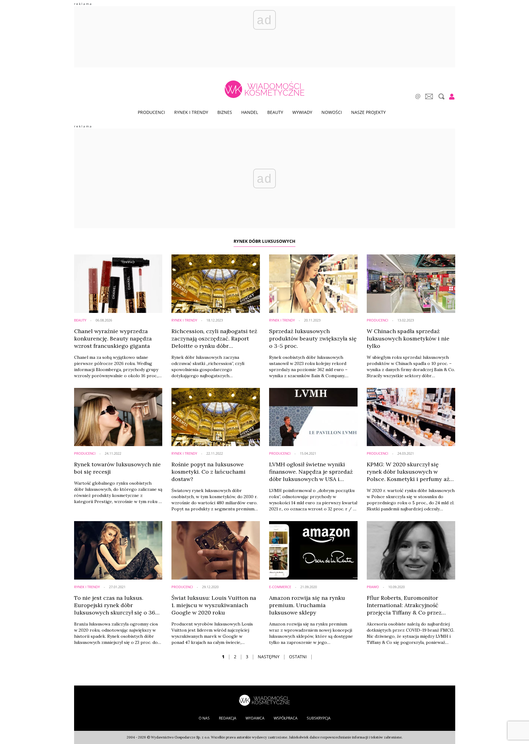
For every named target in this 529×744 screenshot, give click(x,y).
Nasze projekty (368, 112)
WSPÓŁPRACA (286, 718)
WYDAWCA (255, 718)
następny (269, 656)
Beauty (275, 112)
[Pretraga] (440, 96)
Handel (249, 112)
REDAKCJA (227, 718)
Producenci (151, 112)
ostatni (298, 656)
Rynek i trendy (191, 112)
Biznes (224, 112)
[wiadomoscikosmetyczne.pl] (264, 89)
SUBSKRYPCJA (319, 718)
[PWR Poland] (264, 700)
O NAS (204, 718)
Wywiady (302, 112)
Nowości (331, 112)
